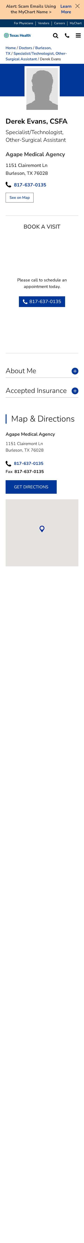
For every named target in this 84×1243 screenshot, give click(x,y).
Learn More (66, 9)
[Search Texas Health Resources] (56, 35)
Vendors (43, 23)
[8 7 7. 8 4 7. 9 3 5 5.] (67, 35)
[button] (17, 35)
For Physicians (23, 23)
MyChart (76, 23)
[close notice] (77, 5)
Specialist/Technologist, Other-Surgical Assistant (36, 56)
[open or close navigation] (78, 35)
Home (11, 48)
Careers (59, 23)
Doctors (25, 48)
